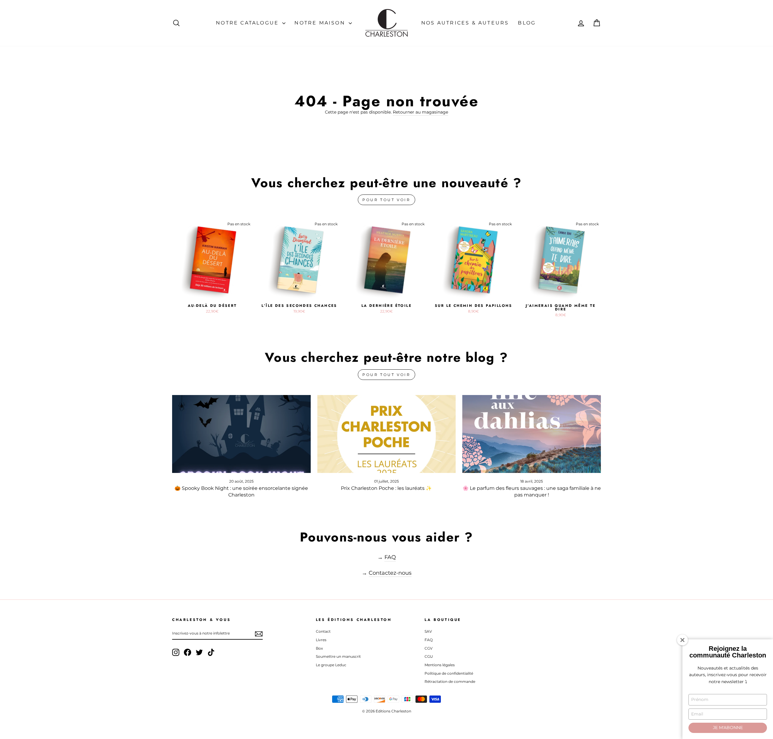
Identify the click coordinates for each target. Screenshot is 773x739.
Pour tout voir (386, 200)
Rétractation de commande (450, 681)
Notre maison (320, 23)
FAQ (390, 557)
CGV (428, 648)
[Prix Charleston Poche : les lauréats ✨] (386, 434)
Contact (323, 631)
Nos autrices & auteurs (465, 23)
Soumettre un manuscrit (338, 656)
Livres (321, 640)
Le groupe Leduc (331, 665)
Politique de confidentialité (449, 673)
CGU (429, 656)
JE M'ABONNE (728, 727)
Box (319, 648)
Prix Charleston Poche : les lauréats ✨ (386, 488)
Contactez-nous (390, 572)
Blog (527, 23)
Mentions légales (440, 665)
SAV (428, 631)
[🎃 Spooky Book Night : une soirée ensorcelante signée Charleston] (241, 434)
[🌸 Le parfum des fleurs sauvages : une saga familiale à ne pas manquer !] (531, 434)
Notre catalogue (248, 23)
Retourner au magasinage (420, 112)
